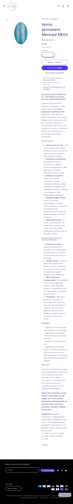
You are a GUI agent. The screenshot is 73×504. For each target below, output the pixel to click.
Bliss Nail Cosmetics (16, 495)
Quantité (44, 50)
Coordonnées (44, 497)
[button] (4, 6)
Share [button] (45, 445)
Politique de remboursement (29, 497)
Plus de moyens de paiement (54, 73)
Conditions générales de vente (59, 497)
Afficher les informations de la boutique (54, 88)
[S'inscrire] (37, 470)
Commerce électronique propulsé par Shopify (36, 495)
